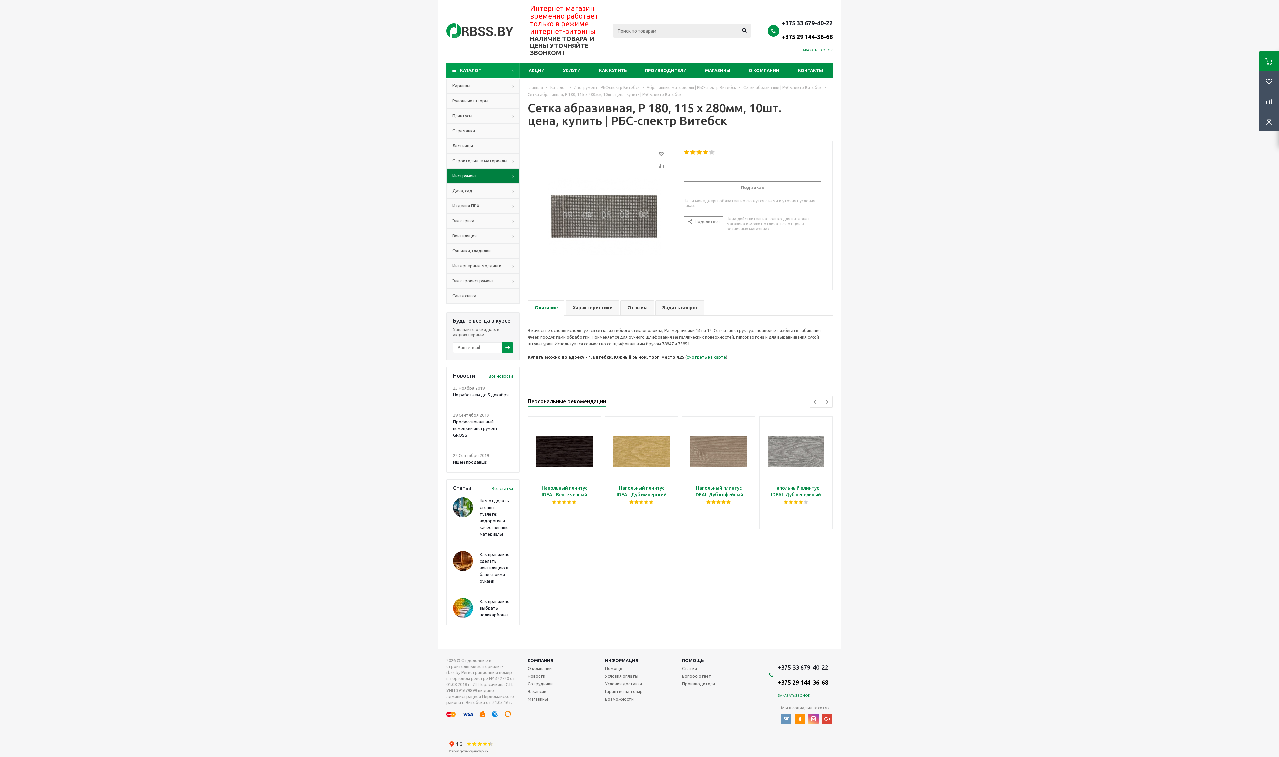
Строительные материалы (479, 160)
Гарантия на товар (624, 691)
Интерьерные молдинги (476, 265)
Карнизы (461, 85)
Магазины (717, 70)
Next (826, 401)
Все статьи (502, 488)
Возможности (619, 699)
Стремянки (463, 130)
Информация (621, 660)
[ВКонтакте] (786, 719)
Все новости (501, 376)
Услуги (572, 70)
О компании (764, 70)
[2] (693, 152)
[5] (712, 152)
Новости (536, 676)
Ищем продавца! (470, 462)
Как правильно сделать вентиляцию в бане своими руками (495, 567)
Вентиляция (464, 235)
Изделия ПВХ (465, 205)
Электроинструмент (473, 280)
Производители (666, 70)
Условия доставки (623, 683)
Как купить (613, 70)
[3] (699, 152)
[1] (687, 152)
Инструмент (464, 175)
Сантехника (464, 295)
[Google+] (827, 719)
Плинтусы (462, 115)
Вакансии (537, 691)
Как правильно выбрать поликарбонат (495, 608)
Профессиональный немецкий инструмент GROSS (475, 428)
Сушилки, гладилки (471, 250)
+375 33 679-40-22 (807, 30)
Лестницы (462, 145)
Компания (540, 660)
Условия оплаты (621, 676)
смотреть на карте (706, 357)
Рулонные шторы (470, 100)
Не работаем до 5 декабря (481, 394)
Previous (815, 401)
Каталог (470, 70)
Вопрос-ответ (696, 676)
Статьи (689, 668)
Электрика (463, 220)
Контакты (810, 70)
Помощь (693, 660)
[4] (706, 152)
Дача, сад (462, 190)
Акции (537, 70)
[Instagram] (813, 719)
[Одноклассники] (800, 719)
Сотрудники (540, 683)
